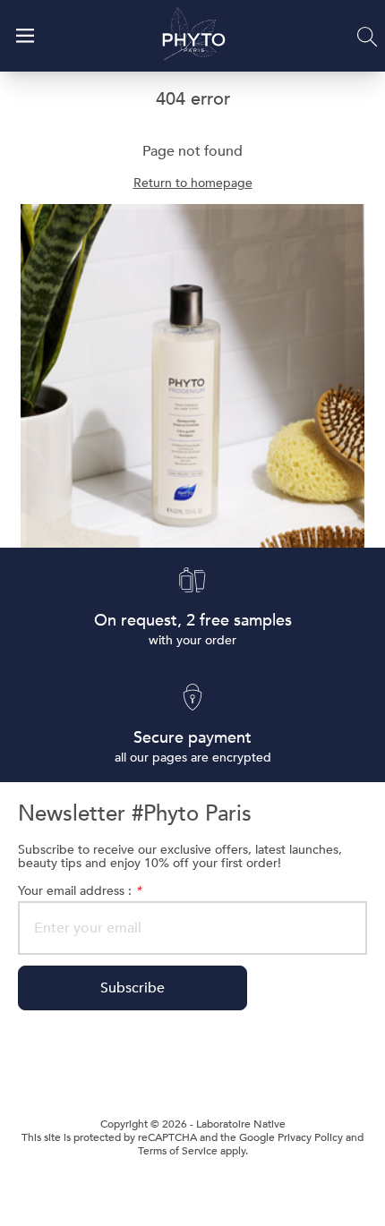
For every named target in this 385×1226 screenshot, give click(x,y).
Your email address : (79, 891)
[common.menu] (25, 35)
